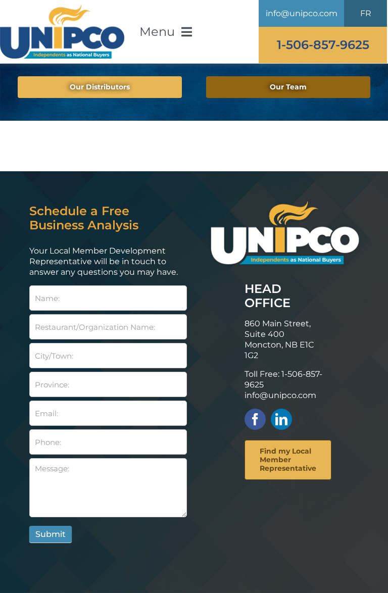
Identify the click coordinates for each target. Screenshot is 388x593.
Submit (50, 534)
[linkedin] (281, 419)
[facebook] (255, 419)
